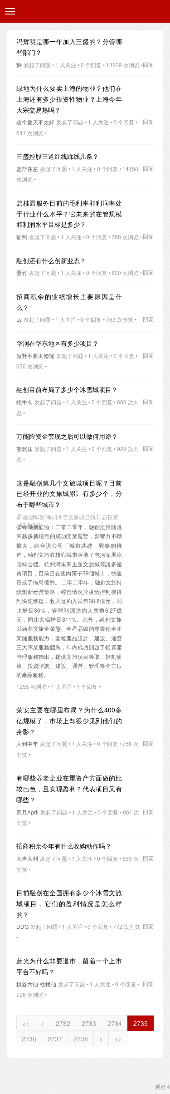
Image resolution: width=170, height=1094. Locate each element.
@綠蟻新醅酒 (33, 526)
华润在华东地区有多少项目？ (57, 343)
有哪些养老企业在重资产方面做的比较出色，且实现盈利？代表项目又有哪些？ (69, 788)
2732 (63, 1023)
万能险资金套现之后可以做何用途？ (67, 436)
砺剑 (21, 236)
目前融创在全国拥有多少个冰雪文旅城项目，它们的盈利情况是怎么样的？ (69, 903)
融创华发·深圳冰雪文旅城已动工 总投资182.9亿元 (67, 517)
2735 (140, 1023)
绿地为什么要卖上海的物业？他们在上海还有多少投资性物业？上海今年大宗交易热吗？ (69, 98)
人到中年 (27, 743)
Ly (19, 319)
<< (25, 1023)
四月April (27, 812)
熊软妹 (24, 448)
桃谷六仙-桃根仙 (36, 984)
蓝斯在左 (27, 168)
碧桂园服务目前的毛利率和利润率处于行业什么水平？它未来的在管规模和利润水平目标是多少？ (69, 213)
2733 (89, 1023)
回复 (148, 64)
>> (117, 1038)
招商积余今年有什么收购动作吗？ (64, 845)
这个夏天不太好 (35, 122)
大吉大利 (27, 858)
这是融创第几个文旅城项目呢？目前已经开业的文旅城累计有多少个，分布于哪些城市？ (69, 493)
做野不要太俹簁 (35, 355)
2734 (114, 1023)
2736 (29, 1038)
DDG (22, 926)
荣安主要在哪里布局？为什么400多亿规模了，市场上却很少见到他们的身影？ (69, 720)
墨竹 (21, 272)
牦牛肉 (24, 402)
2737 (55, 1038)
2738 (80, 1038)
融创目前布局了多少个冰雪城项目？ (67, 389)
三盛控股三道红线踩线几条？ (57, 156)
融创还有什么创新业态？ (51, 260)
